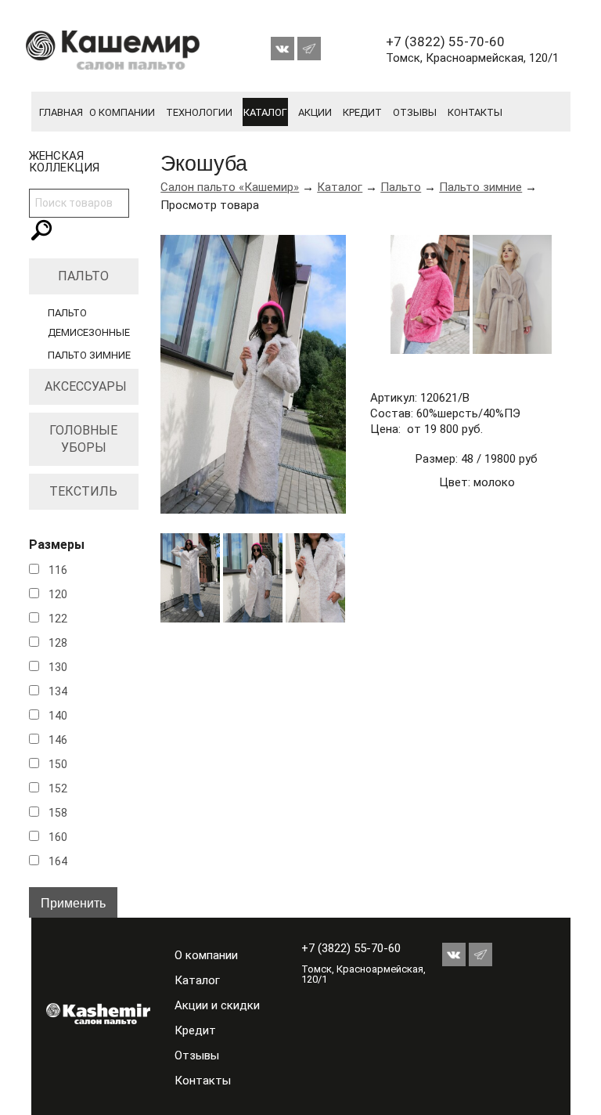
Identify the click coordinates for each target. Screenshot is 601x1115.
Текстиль (83, 491)
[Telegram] (309, 45)
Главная (61, 112)
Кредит (362, 112)
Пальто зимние (89, 355)
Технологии (199, 112)
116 (58, 570)
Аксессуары (86, 386)
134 (58, 691)
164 (58, 861)
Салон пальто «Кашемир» (229, 187)
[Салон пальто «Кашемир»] (85, 1013)
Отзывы (415, 112)
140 (58, 715)
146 (58, 740)
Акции (315, 112)
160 (58, 837)
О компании (122, 112)
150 (58, 764)
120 (58, 594)
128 (58, 643)
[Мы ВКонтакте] (284, 45)
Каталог (265, 112)
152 (58, 788)
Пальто (83, 276)
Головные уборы (83, 439)
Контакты (475, 112)
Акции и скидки (217, 1005)
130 (58, 667)
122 (58, 618)
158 (58, 812)
